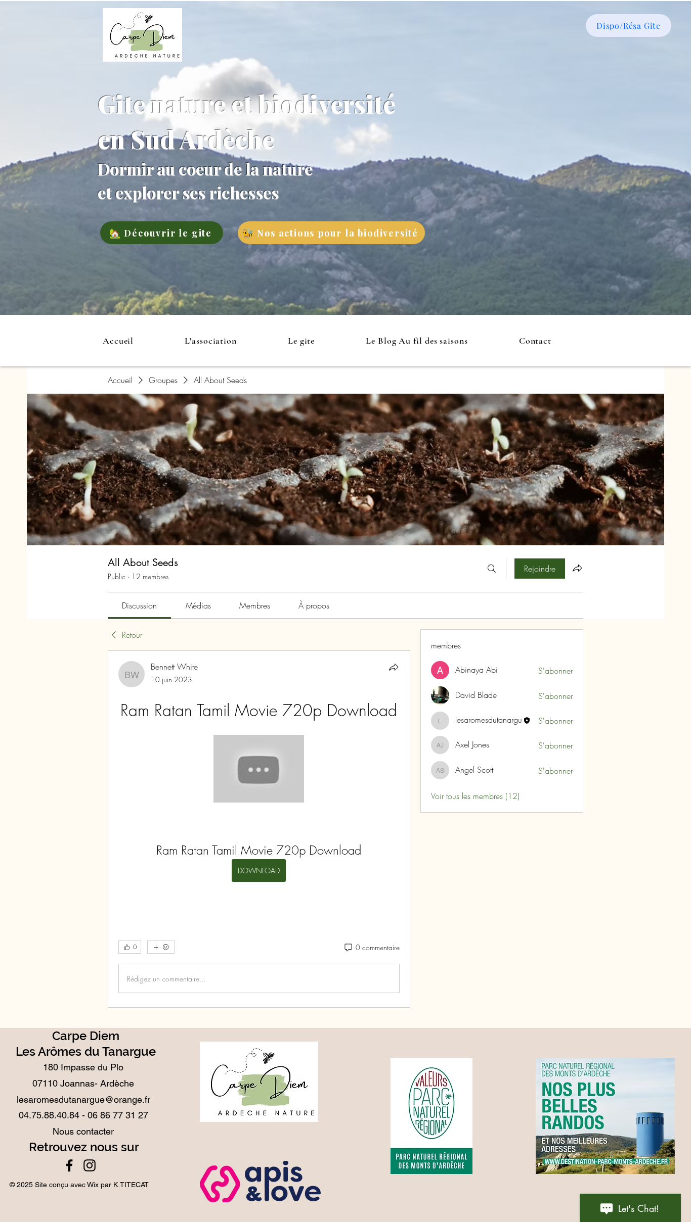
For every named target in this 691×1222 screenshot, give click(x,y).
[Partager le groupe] (577, 568)
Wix (93, 1185)
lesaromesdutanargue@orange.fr (83, 1099)
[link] (139, 605)
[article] (259, 829)
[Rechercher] (492, 568)
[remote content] (258, 770)
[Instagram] (89, 1165)
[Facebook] (69, 1165)
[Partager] (393, 667)
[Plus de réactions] (161, 947)
